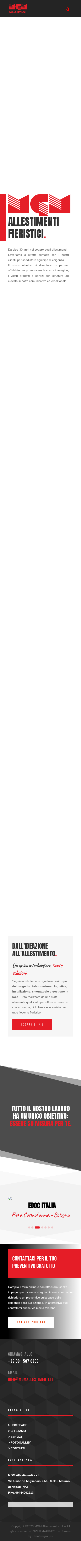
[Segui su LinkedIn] (26, 1394)
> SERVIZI (15, 1436)
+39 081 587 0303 (23, 1361)
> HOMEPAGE (17, 1425)
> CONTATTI (16, 1448)
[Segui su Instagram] (13, 1394)
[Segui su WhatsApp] (38, 1394)
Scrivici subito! (31, 1322)
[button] (29, 1227)
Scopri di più (32, 1024)
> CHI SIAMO (17, 1431)
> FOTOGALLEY (19, 1442)
